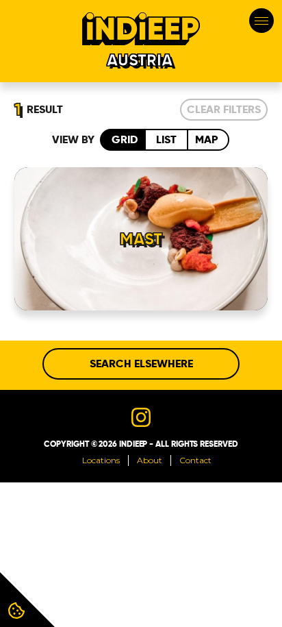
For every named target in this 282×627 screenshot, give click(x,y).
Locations (101, 460)
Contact (195, 460)
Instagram (141, 417)
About (149, 460)
